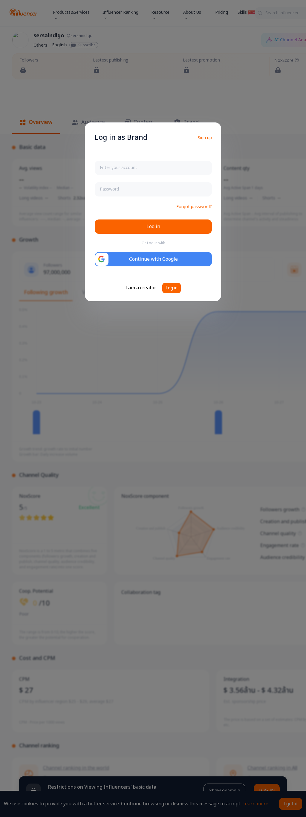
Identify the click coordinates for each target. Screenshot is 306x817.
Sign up (205, 138)
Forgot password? (194, 207)
